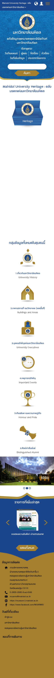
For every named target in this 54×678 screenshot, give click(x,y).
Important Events (28, 382)
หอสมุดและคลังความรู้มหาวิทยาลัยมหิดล (20, 628)
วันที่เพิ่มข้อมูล (17, 58)
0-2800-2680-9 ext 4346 (21, 592)
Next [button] (46, 522)
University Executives (28, 347)
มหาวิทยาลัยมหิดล (12, 623)
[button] (36, 3)
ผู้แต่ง (24, 53)
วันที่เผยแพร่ (11, 53)
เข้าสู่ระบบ (8, 617)
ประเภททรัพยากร (37, 58)
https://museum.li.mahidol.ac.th (24, 600)
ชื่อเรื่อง (34, 53)
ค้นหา (27, 73)
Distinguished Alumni (28, 452)
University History (27, 277)
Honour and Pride (28, 417)
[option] (26, 524)
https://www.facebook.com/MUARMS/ (27, 604)
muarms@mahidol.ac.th (20, 596)
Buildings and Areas (27, 312)
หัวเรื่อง (45, 53)
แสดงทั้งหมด (27, 547)
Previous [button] (8, 522)
